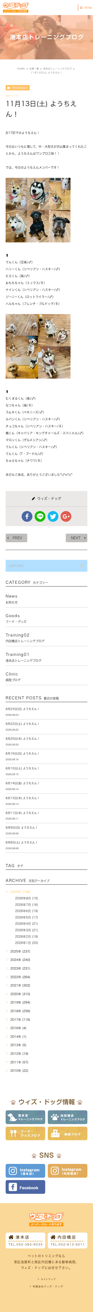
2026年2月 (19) (26, 936)
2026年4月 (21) (26, 923)
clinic (13, 677)
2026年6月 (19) (26, 910)
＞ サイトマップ (46, 1279)
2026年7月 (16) (26, 904)
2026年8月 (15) (26, 898)
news (12, 599)
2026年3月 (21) (26, 930)
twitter (53, 516)
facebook (27, 516)
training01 (20, 88)
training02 (25, 638)
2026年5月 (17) (26, 917)
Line (40, 516)
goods (16, 618)
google (66, 516)
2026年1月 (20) (26, 942)
